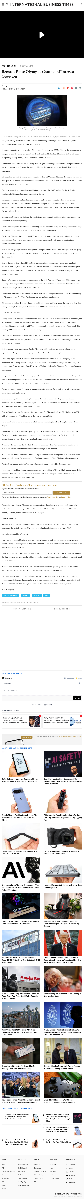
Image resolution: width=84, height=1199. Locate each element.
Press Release (22, 1178)
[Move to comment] (80, 88)
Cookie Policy (38, 1178)
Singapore (53, 1171)
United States (54, 1178)
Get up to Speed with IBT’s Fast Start (69, 736)
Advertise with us (39, 1182)
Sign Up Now (26, 737)
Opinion (4, 1189)
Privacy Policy (65, 497)
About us (37, 1164)
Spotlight (20, 1175)
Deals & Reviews (23, 1185)
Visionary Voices (23, 1164)
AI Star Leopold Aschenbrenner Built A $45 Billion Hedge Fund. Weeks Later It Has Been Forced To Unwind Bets (62, 1032)
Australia (53, 1164)
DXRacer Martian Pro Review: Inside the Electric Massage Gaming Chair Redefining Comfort (61, 923)
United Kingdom (55, 1175)
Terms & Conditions (40, 1171)
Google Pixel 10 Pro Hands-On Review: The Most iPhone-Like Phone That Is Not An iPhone (19, 817)
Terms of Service (52, 497)
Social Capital (22, 1168)
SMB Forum (21, 1171)
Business (5, 1175)
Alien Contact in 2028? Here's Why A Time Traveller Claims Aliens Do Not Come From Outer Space (19, 1032)
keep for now (8, 86)
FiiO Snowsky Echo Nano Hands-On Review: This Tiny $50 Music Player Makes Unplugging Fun (63, 817)
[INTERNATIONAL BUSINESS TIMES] (42, 5)
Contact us (37, 1168)
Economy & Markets (8, 1171)
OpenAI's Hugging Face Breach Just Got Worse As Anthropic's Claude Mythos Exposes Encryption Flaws (63, 781)
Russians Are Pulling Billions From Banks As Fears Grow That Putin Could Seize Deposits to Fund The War (20, 996)
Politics (4, 1182)
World (3, 1164)
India (51, 1168)
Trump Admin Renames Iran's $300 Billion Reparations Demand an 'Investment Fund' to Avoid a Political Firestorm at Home (62, 960)
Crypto (4, 1185)
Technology (5, 1178)
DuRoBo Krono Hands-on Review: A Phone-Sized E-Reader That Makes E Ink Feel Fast (17, 1117)
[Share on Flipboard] (68, 88)
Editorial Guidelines (62, 609)
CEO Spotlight (22, 1182)
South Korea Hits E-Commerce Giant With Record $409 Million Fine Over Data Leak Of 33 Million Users (21, 960)
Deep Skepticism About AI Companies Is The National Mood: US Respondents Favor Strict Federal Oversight (20, 887)
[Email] (76, 88)
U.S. (3, 1168)
